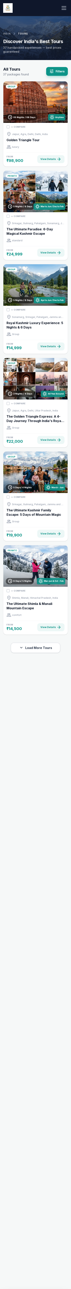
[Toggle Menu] (64, 8)
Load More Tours (35, 648)
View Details (50, 159)
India (7, 33)
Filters (57, 71)
